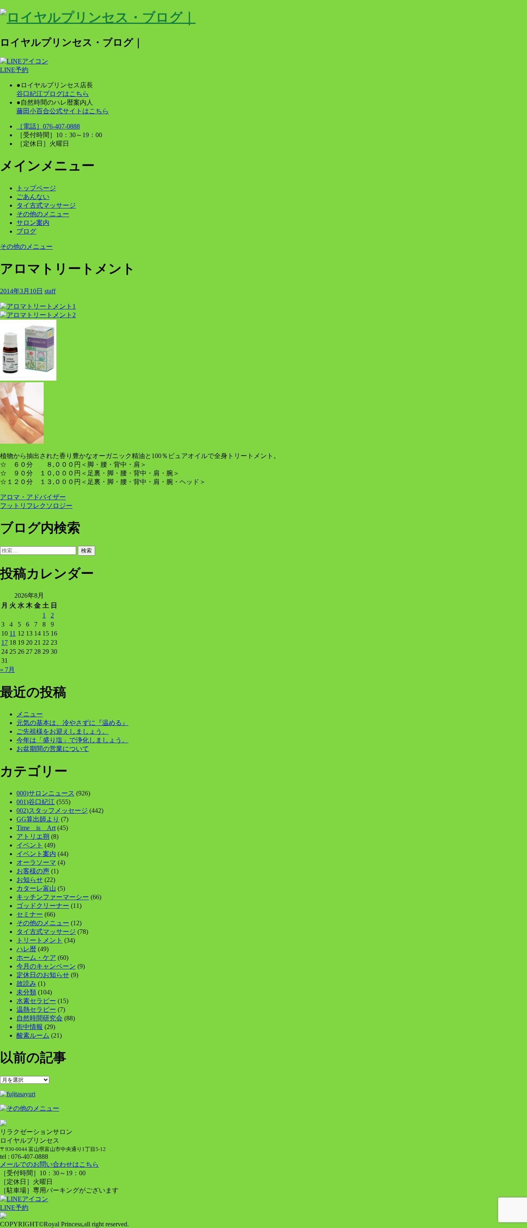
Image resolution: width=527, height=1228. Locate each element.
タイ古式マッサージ (46, 205)
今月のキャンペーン (46, 966)
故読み (26, 983)
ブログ (26, 231)
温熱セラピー (36, 1009)
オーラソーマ (36, 862)
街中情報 (29, 1026)
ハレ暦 (26, 948)
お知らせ (29, 879)
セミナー (29, 914)
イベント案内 (36, 853)
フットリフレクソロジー (36, 505)
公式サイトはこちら (62, 111)
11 (12, 633)
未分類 (26, 992)
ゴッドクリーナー (42, 905)
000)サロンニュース (45, 793)
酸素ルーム (32, 1035)
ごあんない (32, 196)
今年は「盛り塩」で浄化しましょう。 (72, 740)
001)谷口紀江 (35, 801)
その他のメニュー (42, 214)
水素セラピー (36, 1000)
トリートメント (39, 940)
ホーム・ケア (36, 957)
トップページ (36, 188)
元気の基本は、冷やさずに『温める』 (72, 722)
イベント (29, 845)
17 (4, 642)
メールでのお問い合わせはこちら (49, 1164)
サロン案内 (32, 222)
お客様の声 (32, 871)
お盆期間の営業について (52, 748)
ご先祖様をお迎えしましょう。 (62, 731)
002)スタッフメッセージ (52, 810)
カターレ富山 (36, 888)
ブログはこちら (52, 93)
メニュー (29, 714)
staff (50, 291)
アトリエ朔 (32, 836)
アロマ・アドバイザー (33, 497)
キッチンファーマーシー (52, 897)
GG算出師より (37, 819)
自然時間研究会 (39, 1018)
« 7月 (7, 669)
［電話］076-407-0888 (48, 126)
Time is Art (36, 827)
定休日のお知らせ (42, 974)
